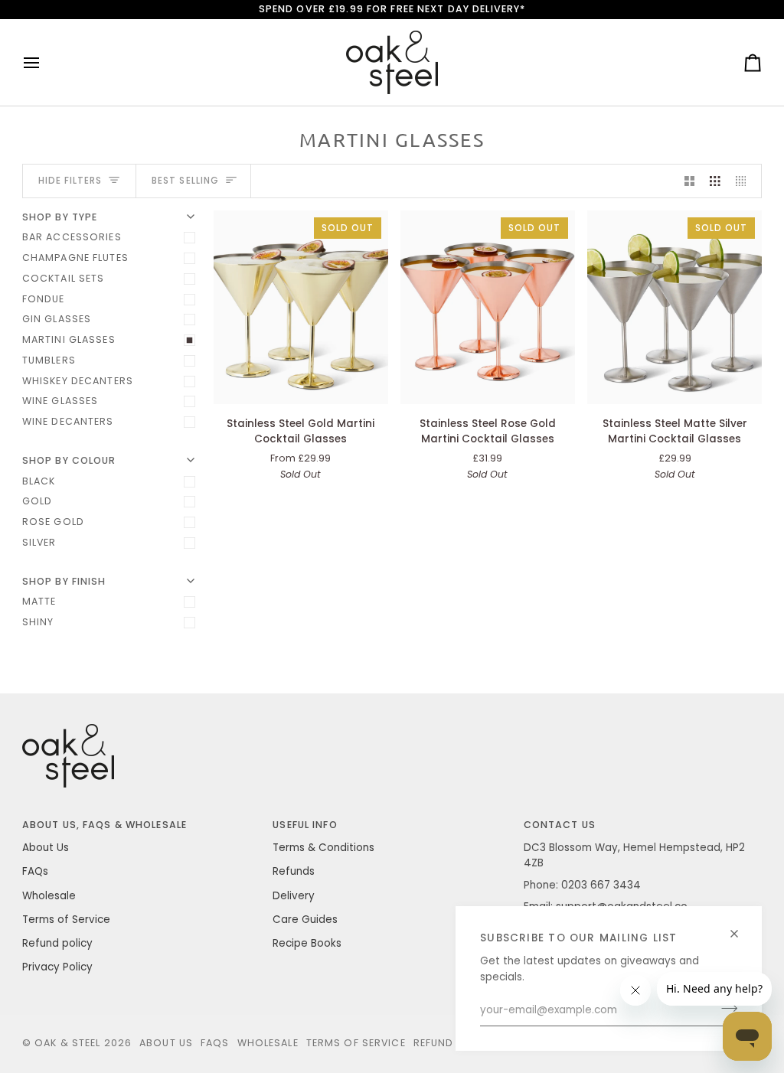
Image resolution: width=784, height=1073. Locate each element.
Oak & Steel (67, 1042)
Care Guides (305, 919)
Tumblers (49, 360)
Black (39, 481)
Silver (39, 542)
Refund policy (57, 943)
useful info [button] (305, 824)
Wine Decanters (68, 421)
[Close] (741, 927)
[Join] (724, 1008)
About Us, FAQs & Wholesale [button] (104, 824)
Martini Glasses (69, 339)
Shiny (38, 621)
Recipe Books (307, 943)
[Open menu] (45, 62)
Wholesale (49, 896)
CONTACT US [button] (560, 824)
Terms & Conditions (323, 847)
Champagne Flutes (75, 257)
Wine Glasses (60, 400)
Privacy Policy (57, 967)
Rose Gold (53, 521)
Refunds (294, 871)
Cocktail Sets (63, 278)
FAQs (35, 871)
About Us (45, 847)
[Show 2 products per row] (690, 181)
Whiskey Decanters (77, 380)
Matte (39, 601)
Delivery (294, 896)
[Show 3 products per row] (715, 181)
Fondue (43, 298)
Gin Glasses (56, 318)
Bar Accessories (72, 236)
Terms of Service (66, 919)
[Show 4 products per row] (745, 181)
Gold (37, 500)
